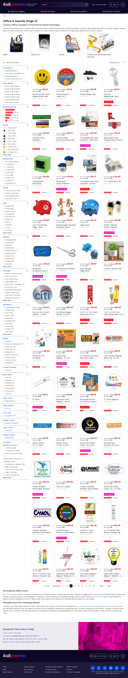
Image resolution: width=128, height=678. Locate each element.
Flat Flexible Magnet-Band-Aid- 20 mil (113, 357)
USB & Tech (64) (11, 472)
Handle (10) (10, 438)
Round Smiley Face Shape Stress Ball (41, 95)
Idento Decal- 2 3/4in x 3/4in (62, 444)
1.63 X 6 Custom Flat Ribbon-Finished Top (42, 575)
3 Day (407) (10, 173)
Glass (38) (9, 332)
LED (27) (9, 431)
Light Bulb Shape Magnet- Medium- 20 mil (113, 575)
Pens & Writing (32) (12, 475)
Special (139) (10, 248)
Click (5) (8, 378)
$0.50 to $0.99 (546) (13, 89)
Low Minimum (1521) (13, 191)
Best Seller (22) (11, 199)
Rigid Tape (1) (10, 401)
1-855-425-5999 (30, 639)
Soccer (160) (10, 243)
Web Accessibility (119, 671)
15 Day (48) (9, 181)
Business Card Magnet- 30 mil (63, 400)
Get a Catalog (28, 669)
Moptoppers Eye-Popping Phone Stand (113, 139)
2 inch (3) (9, 230)
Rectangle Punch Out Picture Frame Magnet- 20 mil (88, 400)
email (39, 639)
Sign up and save (99, 656)
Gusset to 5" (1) (11, 416)
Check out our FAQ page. (12, 633)
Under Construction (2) (14, 79)
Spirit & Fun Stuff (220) (14, 454)
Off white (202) (13, 149)
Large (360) (10, 206)
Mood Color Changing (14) (15, 284)
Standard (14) (10, 217)
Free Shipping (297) (13, 196)
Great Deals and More (111, 11)
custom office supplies (14, 594)
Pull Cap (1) (10, 391)
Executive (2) (10, 388)
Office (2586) (11, 448)
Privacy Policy (109, 671)
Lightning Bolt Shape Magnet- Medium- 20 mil (65, 575)
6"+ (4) (8, 228)
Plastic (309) (10, 310)
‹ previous (56, 586)
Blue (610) (11, 131)
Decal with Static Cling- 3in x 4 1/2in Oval (112, 488)
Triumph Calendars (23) (14, 344)
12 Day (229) (10, 178)
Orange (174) (12, 152)
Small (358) (10, 209)
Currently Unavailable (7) (15, 74)
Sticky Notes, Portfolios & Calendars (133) (13, 460)
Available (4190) (11, 71)
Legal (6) (9, 225)
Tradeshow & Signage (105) (15, 464)
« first (46, 586)
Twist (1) (9, 394)
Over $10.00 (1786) (12, 102)
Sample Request (29, 667)
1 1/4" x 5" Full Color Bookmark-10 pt (89, 313)
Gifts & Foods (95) (12, 467)
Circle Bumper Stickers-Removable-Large (65, 531)
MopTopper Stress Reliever (63, 182)
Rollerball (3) (10, 383)
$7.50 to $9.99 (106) (12, 100)
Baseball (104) (11, 253)
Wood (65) (9, 324)
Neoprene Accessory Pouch (40, 270)
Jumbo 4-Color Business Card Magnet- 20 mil (87, 531)
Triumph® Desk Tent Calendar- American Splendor (89, 139)
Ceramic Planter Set (112, 269)
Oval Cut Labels (63, 487)
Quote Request (8, 672)
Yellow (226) (12, 147)
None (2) (9, 370)
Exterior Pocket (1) (12, 423)
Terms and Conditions (98, 671)
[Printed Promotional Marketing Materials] (101, 43)
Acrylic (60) (10, 326)
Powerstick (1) (11, 358)
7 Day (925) (10, 167)
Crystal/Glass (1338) (13, 308)
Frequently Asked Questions (54, 667)
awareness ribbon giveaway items (110, 606)
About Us (69, 669)
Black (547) (12, 136)
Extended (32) (11, 183)
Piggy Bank (84, 225)
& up (16, 113)
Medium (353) (11, 211)
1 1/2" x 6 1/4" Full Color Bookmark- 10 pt (114, 313)
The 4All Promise (50, 669)
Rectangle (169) (11, 240)
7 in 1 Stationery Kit (112, 181)
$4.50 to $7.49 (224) (13, 97)
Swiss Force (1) (11, 360)
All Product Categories (73, 672)
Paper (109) (10, 316)
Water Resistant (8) (12, 293)
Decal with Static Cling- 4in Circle (87, 444)
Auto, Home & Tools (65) (14, 470)
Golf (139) (9, 245)
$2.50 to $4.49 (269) (13, 94)
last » (109, 586)
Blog (4, 669)
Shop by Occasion (48, 11)
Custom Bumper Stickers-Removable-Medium (89, 488)
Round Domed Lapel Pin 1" (62, 95)
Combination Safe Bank (38, 182)
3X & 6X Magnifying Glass (111, 95)
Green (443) (12, 141)
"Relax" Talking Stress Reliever (110, 226)
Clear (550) (12, 133)
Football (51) (10, 261)
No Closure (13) (11, 287)
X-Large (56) (10, 214)
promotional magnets (101, 597)
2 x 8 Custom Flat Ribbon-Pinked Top (112, 531)
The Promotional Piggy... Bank (40, 226)
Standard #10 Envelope (38, 357)
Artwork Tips (28, 672)
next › (102, 586)
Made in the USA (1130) (14, 274)
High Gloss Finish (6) (13, 295)
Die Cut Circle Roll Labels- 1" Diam (41, 313)
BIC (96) (8, 341)
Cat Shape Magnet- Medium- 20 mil (88, 575)
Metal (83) (9, 318)
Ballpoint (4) (10, 380)
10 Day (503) (10, 170)
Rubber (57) (10, 329)
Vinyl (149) (9, 313)
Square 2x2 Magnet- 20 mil (63, 357)
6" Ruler (36, 399)
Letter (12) (9, 220)
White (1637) (12, 128)
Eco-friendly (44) (12, 279)
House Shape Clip (88, 94)
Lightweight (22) (11, 282)
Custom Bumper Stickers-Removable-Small (42, 531)
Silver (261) (12, 144)
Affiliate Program (71, 667)
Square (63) (10, 259)
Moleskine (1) (10, 352)
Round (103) (10, 256)
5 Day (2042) (10, 164)
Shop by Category (18, 11)
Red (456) (11, 139)
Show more (7, 155)
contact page (13, 642)
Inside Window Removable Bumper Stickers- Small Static (42, 488)
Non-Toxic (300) (11, 276)
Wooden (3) (10, 386)
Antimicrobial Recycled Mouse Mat (65, 139)
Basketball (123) (11, 251)
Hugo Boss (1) (10, 349)
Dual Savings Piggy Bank (85, 270)
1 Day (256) (9, 175)
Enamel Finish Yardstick (39, 139)
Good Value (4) (11, 347)
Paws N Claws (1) (12, 355)
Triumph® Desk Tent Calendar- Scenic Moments (89, 182)
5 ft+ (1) (8, 408)
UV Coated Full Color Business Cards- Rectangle (89, 357)
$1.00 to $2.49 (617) (12, 92)
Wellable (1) (10, 363)
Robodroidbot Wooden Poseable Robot (66, 226)
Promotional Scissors (65, 269)
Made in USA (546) (12, 193)
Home (5, 667)
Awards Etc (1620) (13, 451)
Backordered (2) (11, 76)
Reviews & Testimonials (52, 672)
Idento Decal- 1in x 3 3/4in (39, 444)
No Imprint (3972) (12, 162)
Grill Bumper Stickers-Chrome (111, 444)
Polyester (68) (10, 321)
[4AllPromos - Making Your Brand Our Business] (14, 5)
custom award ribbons (86, 606)
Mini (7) (8, 222)
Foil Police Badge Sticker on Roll (63, 313)
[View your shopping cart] (123, 4)
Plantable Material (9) (13, 290)
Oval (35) (9, 264)
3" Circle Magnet (111, 399)
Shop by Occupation (79, 11)
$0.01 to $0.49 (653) (12, 86)
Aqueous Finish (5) (12, 298)
